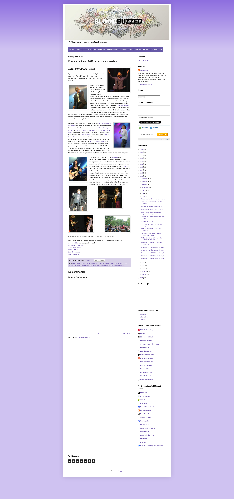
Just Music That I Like (147, 435)
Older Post (126, 334)
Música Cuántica (145, 410)
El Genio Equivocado (146, 358)
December (145, 178)
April (143, 265)
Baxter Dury (81, 130)
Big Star (81, 263)
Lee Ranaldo (89, 130)
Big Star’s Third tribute (96, 141)
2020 (141, 152)
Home (99, 334)
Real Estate (80, 265)
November (145, 181)
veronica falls (121, 265)
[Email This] (95, 260)
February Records (146, 340)
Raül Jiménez (144, 70)
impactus (143, 400)
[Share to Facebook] (102, 260)
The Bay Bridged (145, 417)
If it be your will (145, 396)
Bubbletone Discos (146, 372)
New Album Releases (147, 414)
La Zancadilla (144, 317)
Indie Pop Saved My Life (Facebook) (151, 446)
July (143, 193)
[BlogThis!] (97, 260)
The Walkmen (86, 135)
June (143, 196)
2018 (141, 158)
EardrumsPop (144, 347)
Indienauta (143, 314)
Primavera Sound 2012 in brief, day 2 (152, 256)
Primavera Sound (122, 263)
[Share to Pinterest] (104, 260)
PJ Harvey (71, 126)
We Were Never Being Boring (149, 344)
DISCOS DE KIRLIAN (146, 337)
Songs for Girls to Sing (147, 428)
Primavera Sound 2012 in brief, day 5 (152, 247)
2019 (141, 155)
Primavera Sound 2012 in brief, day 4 (152, 250)
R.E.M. (74, 265)
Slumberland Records (147, 355)
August (144, 190)
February (144, 271)
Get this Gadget (165, 139)
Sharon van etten (88, 265)
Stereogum (143, 393)
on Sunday (125, 166)
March (144, 268)
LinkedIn (155, 127)
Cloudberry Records (146, 379)
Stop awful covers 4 (147, 221)
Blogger (120, 471)
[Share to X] (99, 260)
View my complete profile (145, 84)
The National (106, 123)
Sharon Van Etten (100, 130)
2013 (141, 173)
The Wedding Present (112, 265)
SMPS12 (95, 265)
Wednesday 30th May (75, 245)
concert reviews (88, 263)
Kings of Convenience (104, 263)
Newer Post (72, 334)
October (144, 184)
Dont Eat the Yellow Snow (148, 407)
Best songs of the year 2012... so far (152, 209)
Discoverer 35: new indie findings (151, 206)
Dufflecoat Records (146, 362)
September (145, 187)
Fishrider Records (146, 365)
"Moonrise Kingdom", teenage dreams (153, 199)
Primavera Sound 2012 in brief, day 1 (152, 258)
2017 (141, 161)
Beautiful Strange (145, 351)
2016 (141, 164)
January (144, 274)
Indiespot (143, 442)
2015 (141, 167)
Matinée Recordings (146, 330)
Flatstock (115, 157)
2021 (141, 149)
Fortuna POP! (144, 369)
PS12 (70, 265)
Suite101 (142, 319)
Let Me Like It (144, 424)
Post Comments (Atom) (83, 337)
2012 (141, 176)
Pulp (99, 123)
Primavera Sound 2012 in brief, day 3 (152, 253)
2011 (141, 278)
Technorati (145, 127)
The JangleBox (144, 421)
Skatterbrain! (144, 431)
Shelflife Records (145, 376)
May (143, 262)
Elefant (142, 333)
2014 (141, 170)
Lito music (143, 439)
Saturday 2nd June (74, 252)
